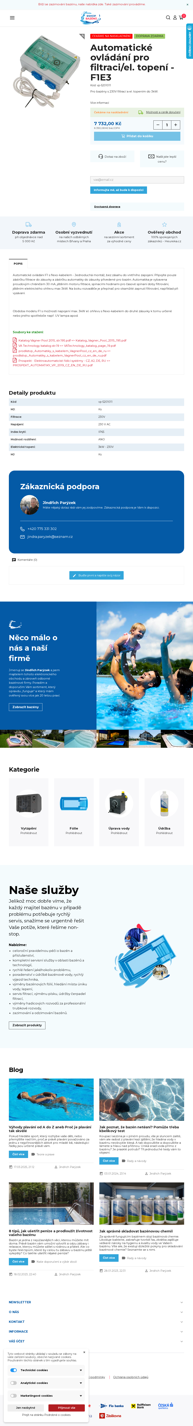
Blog (16, 1069)
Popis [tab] (18, 263)
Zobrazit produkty (27, 1025)
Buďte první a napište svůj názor (99, 575)
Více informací (99, 102)
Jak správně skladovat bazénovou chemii (136, 1231)
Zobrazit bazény (25, 707)
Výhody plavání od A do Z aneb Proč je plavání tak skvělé (50, 1129)
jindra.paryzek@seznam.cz (50, 537)
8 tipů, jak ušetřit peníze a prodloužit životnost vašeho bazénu (51, 1233)
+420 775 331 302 (42, 529)
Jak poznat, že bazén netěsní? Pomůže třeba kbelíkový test (139, 1129)
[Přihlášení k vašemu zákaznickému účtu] (175, 18)
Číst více (18, 1154)
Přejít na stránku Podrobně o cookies (46, 1415)
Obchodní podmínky (90, 1377)
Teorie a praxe (45, 1154)
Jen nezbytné (25, 1407)
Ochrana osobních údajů (130, 1377)
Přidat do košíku (139, 136)
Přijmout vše (66, 1407)
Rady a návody (136, 1161)
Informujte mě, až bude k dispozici (118, 190)
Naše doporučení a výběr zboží (57, 1261)
